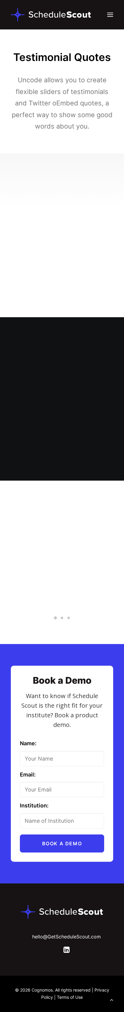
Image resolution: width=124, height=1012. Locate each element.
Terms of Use (70, 997)
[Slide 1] (55, 617)
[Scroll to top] (111, 999)
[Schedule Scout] (51, 14)
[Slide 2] (62, 617)
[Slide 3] (68, 617)
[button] (110, 14)
